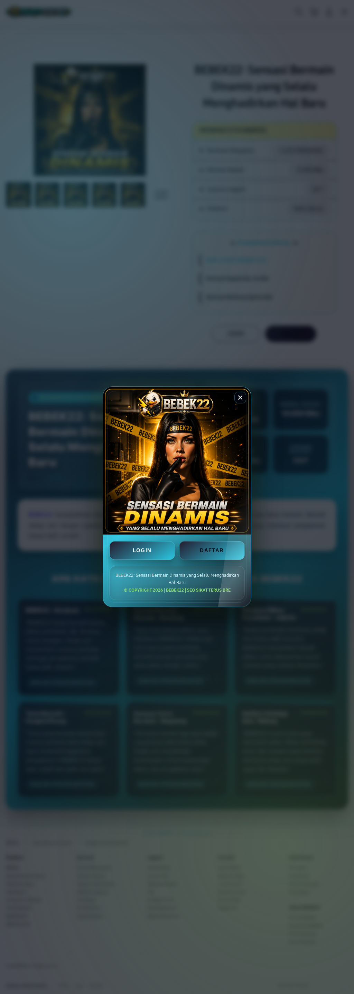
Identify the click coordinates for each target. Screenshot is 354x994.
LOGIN (142, 551)
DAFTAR (212, 551)
